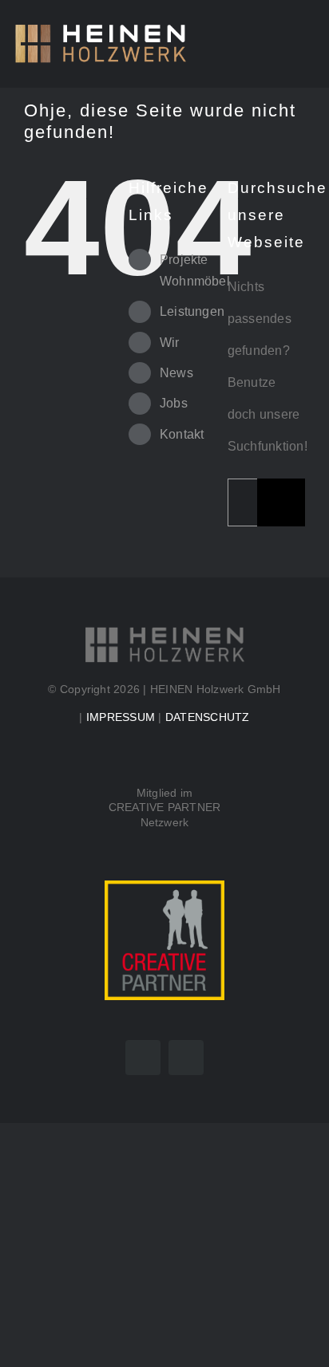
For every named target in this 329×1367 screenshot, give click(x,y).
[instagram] (186, 1057)
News (176, 373)
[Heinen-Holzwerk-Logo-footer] (164, 631)
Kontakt (182, 434)
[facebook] (143, 1057)
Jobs (174, 403)
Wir (170, 342)
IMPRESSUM (120, 717)
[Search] (275, 44)
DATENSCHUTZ (207, 717)
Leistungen (192, 311)
